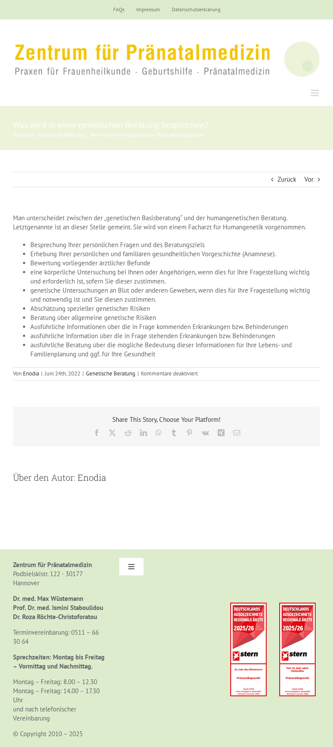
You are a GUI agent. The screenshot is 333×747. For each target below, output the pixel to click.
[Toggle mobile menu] (315, 93)
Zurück (287, 179)
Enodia (31, 373)
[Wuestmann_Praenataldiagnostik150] (248, 606)
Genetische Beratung (110, 373)
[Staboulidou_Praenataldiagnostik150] (297, 606)
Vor (308, 179)
